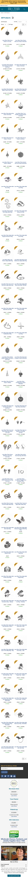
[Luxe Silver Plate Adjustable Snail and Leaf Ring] (7, 301)
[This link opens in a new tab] (14, 831)
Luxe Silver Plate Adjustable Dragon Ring (20, 577)
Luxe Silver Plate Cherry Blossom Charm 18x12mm (21, 41)
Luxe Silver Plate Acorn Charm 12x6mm (7, 163)
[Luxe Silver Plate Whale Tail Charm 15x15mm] (20, 57)
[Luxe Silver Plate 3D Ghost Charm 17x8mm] (7, 374)
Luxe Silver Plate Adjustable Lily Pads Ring (20, 747)
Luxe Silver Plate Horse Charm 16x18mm (20, 138)
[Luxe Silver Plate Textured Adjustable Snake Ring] (20, 496)
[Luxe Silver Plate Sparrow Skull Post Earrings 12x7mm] (20, 423)
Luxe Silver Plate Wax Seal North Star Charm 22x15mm (7, 407)
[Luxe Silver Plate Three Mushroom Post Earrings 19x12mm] (7, 471)
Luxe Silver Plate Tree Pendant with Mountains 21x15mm (20, 114)
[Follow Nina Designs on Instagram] (11, 776)
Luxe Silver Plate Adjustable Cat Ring (20, 333)
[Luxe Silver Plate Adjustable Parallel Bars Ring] (7, 325)
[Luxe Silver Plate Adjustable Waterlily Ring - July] (7, 666)
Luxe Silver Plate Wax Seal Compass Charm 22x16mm (20, 358)
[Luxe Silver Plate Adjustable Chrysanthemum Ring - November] (7, 715)
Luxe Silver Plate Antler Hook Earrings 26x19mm (20, 455)
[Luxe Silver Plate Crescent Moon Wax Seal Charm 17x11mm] (7, 423)
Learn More (14, 795)
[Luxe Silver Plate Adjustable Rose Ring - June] (20, 642)
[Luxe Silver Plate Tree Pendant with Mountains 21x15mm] (20, 106)
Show (2, 24)
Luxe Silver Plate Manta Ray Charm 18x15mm (7, 114)
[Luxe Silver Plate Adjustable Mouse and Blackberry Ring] (7, 739)
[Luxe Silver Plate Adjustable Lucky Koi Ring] (20, 301)
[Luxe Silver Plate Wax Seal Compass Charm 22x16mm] (20, 350)
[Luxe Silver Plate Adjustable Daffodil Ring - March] (7, 617)
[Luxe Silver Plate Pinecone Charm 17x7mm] (7, 130)
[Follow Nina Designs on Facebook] (2, 776)
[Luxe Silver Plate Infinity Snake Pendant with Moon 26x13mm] (7, 350)
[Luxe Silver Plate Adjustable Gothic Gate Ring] (7, 569)
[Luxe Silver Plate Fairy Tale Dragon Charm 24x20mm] (20, 82)
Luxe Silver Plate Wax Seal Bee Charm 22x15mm (20, 406)
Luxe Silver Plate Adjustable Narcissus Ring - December (20, 723)
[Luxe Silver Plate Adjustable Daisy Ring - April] (20, 617)
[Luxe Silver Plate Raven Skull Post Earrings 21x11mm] (7, 447)
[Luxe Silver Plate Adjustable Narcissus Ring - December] (20, 715)
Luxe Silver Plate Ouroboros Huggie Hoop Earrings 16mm (20, 480)
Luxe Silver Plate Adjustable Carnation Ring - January (7, 601)
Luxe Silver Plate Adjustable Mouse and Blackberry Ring (7, 747)
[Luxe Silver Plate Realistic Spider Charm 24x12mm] (7, 82)
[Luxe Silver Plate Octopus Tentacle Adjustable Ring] (7, 496)
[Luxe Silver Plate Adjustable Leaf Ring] (20, 179)
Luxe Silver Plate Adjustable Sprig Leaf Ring (20, 211)
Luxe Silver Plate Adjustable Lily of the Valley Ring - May (7, 650)
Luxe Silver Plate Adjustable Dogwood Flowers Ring (7, 236)
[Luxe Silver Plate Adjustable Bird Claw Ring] (7, 520)
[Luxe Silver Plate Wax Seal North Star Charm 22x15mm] (7, 398)
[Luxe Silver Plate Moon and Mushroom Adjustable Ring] (20, 252)
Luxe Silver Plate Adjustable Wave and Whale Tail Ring (20, 284)
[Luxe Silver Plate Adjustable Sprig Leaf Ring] (20, 203)
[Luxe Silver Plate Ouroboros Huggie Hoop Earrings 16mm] (20, 471)
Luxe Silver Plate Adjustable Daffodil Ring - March (7, 626)
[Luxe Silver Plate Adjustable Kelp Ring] (20, 544)
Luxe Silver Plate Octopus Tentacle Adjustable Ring (7, 504)
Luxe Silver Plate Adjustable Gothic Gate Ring (7, 577)
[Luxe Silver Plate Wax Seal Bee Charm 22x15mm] (20, 398)
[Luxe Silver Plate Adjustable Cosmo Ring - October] (20, 691)
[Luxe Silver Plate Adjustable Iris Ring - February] (20, 593)
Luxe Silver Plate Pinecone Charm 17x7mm (7, 138)
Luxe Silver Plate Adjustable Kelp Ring (20, 552)
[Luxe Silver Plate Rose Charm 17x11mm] (7, 33)
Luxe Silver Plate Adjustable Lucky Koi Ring (20, 309)
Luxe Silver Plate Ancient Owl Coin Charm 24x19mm (21, 163)
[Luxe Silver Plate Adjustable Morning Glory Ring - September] (7, 691)
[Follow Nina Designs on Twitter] (5, 776)
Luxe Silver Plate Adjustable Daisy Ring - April (20, 626)
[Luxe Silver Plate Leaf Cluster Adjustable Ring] (7, 252)
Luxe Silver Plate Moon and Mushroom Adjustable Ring (20, 260)
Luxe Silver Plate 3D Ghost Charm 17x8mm (7, 382)
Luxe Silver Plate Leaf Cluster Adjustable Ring (7, 260)
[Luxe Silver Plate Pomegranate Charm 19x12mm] (20, 374)
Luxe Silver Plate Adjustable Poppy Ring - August (20, 674)
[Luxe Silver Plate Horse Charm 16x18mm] (20, 130)
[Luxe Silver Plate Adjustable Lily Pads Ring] (20, 739)
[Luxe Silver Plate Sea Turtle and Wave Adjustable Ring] (7, 276)
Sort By (15, 21)
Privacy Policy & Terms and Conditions (14, 872)
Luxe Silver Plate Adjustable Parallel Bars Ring (7, 333)
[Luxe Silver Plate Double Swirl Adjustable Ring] (7, 203)
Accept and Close (14, 875)
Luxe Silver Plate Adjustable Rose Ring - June (20, 650)
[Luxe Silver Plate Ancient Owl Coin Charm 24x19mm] (20, 155)
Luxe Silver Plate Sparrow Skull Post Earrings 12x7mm (20, 431)
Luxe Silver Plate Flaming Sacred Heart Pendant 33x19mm (7, 66)
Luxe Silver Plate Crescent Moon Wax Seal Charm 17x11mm (7, 431)
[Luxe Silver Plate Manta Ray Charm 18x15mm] (7, 106)
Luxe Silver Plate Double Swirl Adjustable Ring (7, 211)
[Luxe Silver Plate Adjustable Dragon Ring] (20, 569)
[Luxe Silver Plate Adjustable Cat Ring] (20, 325)
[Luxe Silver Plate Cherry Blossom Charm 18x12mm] (20, 33)
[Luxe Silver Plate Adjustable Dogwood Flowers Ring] (7, 228)
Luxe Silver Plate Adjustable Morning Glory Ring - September (7, 699)
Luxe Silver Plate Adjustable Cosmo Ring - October (20, 699)
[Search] (24, 9)
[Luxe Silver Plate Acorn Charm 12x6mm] (7, 155)
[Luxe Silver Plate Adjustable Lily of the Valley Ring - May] (7, 642)
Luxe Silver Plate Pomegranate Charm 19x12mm (20, 382)
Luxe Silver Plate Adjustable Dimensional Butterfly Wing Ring (20, 528)
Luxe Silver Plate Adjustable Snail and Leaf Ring (7, 309)
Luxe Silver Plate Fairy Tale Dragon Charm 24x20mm (21, 90)
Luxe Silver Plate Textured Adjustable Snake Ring (21, 504)
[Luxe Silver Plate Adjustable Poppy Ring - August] (20, 666)
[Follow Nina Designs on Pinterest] (8, 776)
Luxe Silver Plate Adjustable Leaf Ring (20, 187)
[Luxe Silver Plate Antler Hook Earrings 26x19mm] (20, 447)
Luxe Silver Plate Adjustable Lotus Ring (20, 236)
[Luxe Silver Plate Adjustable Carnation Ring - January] (7, 593)
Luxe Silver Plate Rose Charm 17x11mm (7, 41)
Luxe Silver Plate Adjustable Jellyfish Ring (7, 552)
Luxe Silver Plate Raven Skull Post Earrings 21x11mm (7, 455)
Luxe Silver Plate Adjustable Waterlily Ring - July (7, 674)
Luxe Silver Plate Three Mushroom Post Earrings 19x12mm (7, 480)
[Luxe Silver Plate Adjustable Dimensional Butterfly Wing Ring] (20, 520)
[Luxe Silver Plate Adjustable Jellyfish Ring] (7, 544)
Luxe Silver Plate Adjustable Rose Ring (7, 187)
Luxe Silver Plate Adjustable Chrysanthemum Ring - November (7, 723)
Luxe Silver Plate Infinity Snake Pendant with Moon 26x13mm (7, 358)
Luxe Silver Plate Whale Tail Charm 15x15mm (20, 65)
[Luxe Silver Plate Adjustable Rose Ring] (7, 179)
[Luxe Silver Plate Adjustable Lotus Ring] (20, 228)
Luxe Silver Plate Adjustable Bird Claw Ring (7, 528)
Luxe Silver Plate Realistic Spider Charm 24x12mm (7, 90)
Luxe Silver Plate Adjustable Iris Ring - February (20, 601)
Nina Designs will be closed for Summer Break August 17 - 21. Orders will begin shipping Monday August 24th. (13, 2)
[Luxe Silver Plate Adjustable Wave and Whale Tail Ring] (20, 276)
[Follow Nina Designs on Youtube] (14, 776)
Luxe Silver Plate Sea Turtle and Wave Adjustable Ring (7, 284)
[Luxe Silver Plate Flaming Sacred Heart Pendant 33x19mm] (7, 57)
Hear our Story (14, 861)
